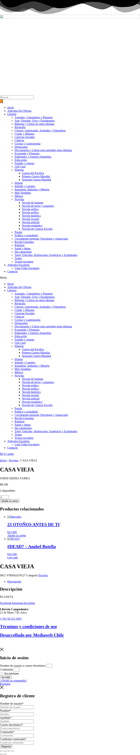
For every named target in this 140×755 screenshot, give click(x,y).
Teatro (18, 258)
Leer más (12, 557)
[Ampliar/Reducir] (1, 751)
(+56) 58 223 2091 (11, 618)
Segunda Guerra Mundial (36, 179)
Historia (19, 169)
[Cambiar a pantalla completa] (5, 751)
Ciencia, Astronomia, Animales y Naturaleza (40, 130)
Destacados (21, 146)
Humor (19, 182)
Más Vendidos (23, 192)
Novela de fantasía (32, 202)
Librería (11, 114)
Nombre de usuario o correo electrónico (23, 665)
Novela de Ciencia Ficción (37, 228)
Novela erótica (30, 209)
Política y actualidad (26, 235)
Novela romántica (32, 225)
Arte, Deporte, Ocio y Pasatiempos (35, 120)
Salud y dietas (23, 248)
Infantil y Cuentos (25, 186)
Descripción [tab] (14, 581)
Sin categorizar (23, 251)
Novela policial (30, 222)
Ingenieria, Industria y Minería (32, 189)
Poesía (18, 232)
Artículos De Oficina (19, 110)
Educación (21, 160)
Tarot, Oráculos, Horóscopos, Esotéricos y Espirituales (46, 255)
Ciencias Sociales (25, 137)
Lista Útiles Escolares (27, 268)
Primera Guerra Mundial (36, 176)
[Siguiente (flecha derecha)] (5, 754)
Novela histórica (31, 215)
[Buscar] (1, 101)
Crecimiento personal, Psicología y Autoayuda (41, 238)
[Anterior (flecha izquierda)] (1, 754)
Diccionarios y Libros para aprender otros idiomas (43, 150)
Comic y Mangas (24, 133)
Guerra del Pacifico (33, 173)
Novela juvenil (30, 219)
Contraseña (6, 669)
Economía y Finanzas (27, 153)
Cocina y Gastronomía (27, 143)
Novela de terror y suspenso (38, 205)
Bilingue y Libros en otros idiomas (34, 123)
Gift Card (20, 166)
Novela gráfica (30, 212)
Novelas (19, 199)
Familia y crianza (24, 163)
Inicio (10, 107)
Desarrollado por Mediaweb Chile (32, 635)
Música (19, 196)
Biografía (20, 127)
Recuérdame (11, 673)
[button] (70, 277)
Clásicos (19, 140)
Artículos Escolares (18, 264)
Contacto (12, 271)
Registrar (6, 746)
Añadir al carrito (9, 501)
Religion (19, 245)
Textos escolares (24, 261)
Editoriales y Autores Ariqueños (33, 156)
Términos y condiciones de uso (28, 626)
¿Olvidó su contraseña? (13, 680)
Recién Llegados (24, 241)
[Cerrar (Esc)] (12, 751)
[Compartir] (8, 751)
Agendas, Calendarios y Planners (34, 117)
